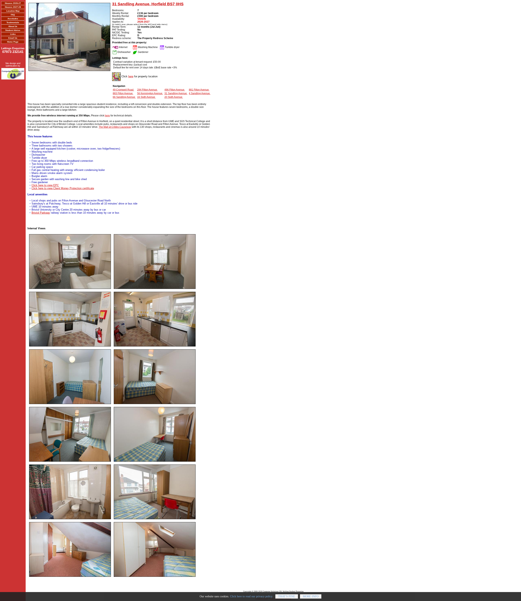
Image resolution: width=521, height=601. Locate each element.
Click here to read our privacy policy (251, 596)
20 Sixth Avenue (173, 97)
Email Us (12, 38)
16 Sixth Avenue (146, 97)
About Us (12, 26)
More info (311, 596)
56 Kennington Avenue (150, 93)
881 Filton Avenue (199, 89)
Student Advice (12, 30)
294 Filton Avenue (147, 89)
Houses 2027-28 (13, 7)
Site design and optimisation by (12, 64)
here (130, 76)
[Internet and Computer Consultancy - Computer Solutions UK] (13, 73)
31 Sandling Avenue (175, 93)
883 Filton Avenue (123, 93)
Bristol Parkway (41, 212)
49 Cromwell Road (123, 89)
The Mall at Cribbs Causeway (115, 127)
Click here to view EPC (45, 185)
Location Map (13, 11)
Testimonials (13, 22)
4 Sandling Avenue (199, 93)
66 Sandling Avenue (124, 97)
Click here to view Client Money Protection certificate (63, 188)
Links (13, 34)
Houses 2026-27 (13, 3)
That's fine (286, 596)
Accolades (13, 18)
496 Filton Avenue (174, 89)
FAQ (13, 15)
